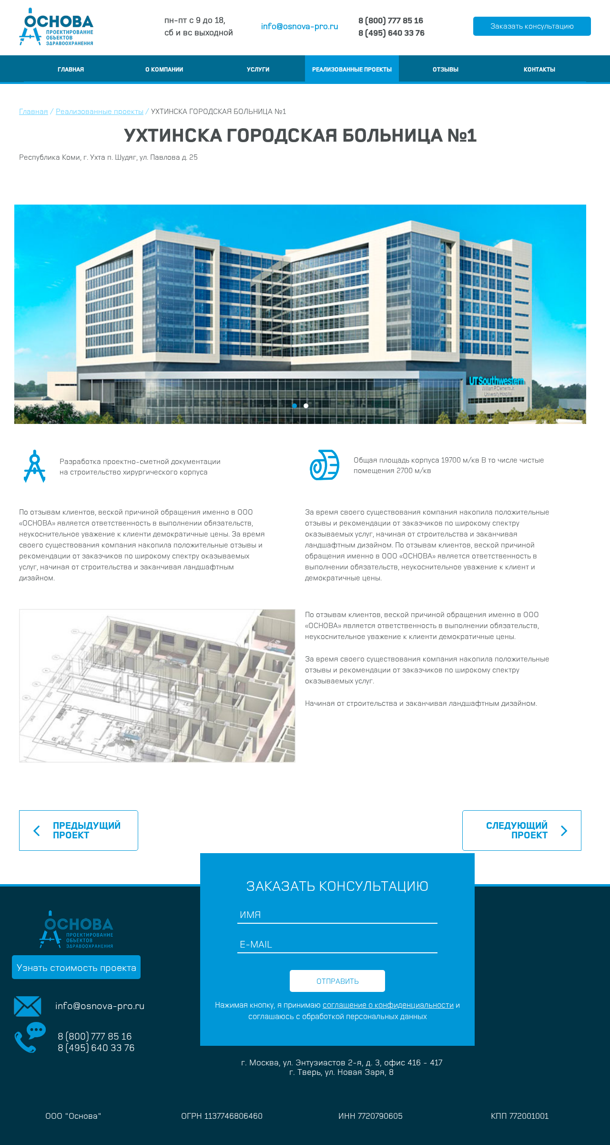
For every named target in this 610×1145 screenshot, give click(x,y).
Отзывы (445, 69)
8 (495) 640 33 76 (391, 32)
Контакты (539, 69)
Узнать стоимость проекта (76, 967)
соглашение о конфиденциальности (388, 1004)
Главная (71, 69)
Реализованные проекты (352, 69)
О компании (164, 69)
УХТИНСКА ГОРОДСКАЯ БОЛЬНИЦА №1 (218, 111)
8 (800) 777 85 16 (390, 20)
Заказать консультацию (532, 26)
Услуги (258, 69)
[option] (300, 314)
